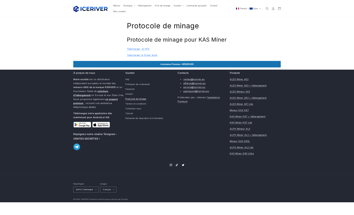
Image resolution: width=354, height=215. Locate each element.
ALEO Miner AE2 (239, 79)
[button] (129, 6)
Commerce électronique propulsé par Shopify (108, 199)
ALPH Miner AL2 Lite (241, 147)
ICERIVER (85, 199)
